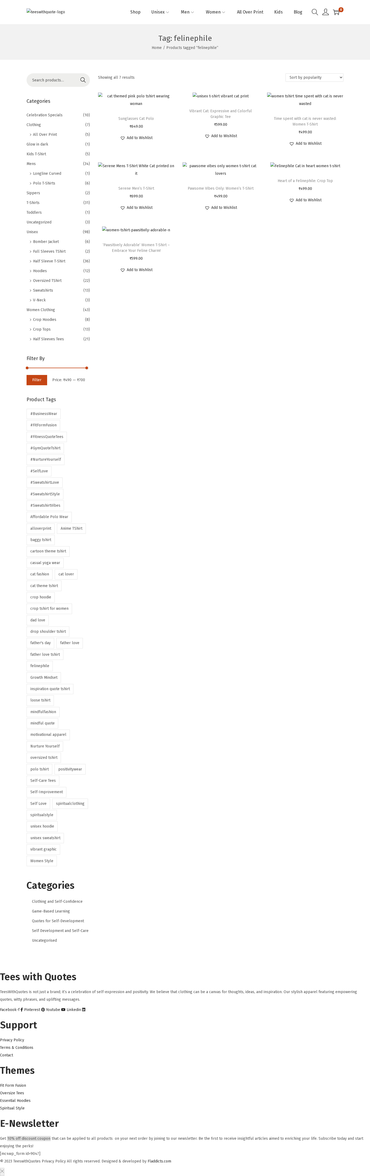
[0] (336, 12)
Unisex (32, 232)
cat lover (66, 574)
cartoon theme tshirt (48, 551)
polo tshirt (39, 769)
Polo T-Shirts (44, 183)
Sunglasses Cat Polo (136, 118)
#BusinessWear (43, 413)
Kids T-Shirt (36, 154)
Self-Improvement (46, 792)
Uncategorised (44, 940)
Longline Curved (47, 173)
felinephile (39, 666)
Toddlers (34, 212)
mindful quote (42, 723)
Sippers (33, 193)
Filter (36, 380)
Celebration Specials (45, 115)
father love (69, 643)
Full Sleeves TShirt (49, 251)
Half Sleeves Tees (48, 339)
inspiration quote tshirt (50, 689)
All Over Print (45, 134)
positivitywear (70, 769)
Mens (31, 164)
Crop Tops (42, 329)
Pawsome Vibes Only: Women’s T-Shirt (221, 188)
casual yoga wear (45, 563)
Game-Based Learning (51, 911)
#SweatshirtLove (44, 482)
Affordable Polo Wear (49, 517)
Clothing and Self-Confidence (57, 901)
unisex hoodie (42, 826)
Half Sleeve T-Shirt (49, 261)
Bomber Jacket (46, 241)
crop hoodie (40, 597)
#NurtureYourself (45, 459)
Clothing (34, 125)
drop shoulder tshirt (48, 631)
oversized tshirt (43, 757)
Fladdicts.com (159, 1161)
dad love (37, 620)
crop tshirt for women (49, 608)
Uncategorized (39, 222)
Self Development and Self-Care (60, 930)
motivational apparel (48, 734)
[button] (136, 138)
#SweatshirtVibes (45, 505)
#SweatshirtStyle (45, 494)
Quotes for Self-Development (58, 921)
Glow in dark (37, 144)
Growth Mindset (43, 677)
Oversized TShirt (47, 280)
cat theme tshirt (44, 586)
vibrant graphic (43, 849)
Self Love (38, 803)
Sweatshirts (43, 290)
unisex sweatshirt (45, 838)
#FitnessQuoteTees (46, 436)
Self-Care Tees (43, 780)
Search (83, 80)
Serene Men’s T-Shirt (136, 188)
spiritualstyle (41, 815)
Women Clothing (41, 310)
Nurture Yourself (45, 746)
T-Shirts (33, 202)
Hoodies (40, 271)
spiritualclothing (70, 803)
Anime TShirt (71, 528)
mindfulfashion (43, 712)
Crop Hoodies (44, 319)
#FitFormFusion (43, 425)
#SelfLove (39, 471)
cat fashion (39, 574)
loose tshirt (40, 700)
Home (157, 47)
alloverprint (40, 528)
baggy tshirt (40, 540)
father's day (40, 643)
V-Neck (39, 300)
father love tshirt (45, 654)
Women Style (41, 861)
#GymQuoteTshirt (45, 448)
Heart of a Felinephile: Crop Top (305, 181)
